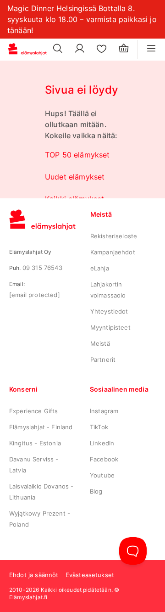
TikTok (99, 427)
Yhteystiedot (109, 311)
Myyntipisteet (110, 327)
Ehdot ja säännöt (34, 574)
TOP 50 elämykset (77, 154)
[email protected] (34, 294)
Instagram (104, 411)
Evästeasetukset (90, 574)
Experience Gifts (33, 411)
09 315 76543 (42, 267)
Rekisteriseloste (114, 236)
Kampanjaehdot (112, 252)
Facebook (104, 459)
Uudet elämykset (74, 176)
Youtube (102, 475)
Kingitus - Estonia (35, 443)
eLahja (99, 268)
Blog (96, 491)
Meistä (100, 343)
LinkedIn (102, 443)
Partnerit (103, 359)
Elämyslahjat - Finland (41, 427)
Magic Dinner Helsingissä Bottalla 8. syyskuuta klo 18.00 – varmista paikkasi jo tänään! (82, 19)
